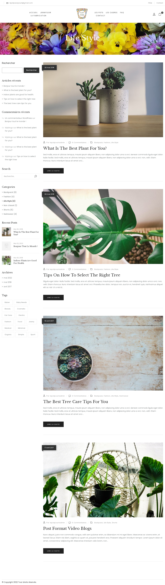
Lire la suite (53, 171)
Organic (8, 334)
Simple (21, 334)
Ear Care (8, 315)
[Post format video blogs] (103, 444)
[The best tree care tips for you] (103, 317)
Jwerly (31, 321)
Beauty (7, 309)
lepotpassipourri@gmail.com (21, 3)
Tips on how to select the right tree (19, 99)
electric (22, 315)
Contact (159, 3)
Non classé (9, 205)
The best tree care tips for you (17, 103)
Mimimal (21, 328)
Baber (7, 302)
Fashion (7, 196)
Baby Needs (21, 302)
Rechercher (8, 63)
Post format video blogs (67, 528)
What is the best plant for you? (18, 90)
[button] (161, 14)
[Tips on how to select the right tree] (103, 190)
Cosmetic (21, 309)
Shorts (7, 209)
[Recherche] (35, 176)
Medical (8, 328)
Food (20, 321)
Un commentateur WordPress (18, 118)
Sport (33, 334)
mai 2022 (8, 278)
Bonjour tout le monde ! (14, 86)
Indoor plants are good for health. (19, 94)
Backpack (8, 192)
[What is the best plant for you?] (103, 64)
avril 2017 (8, 286)
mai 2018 (7, 282)
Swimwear (8, 214)
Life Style (8, 201)
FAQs (150, 3)
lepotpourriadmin (57, 142)
